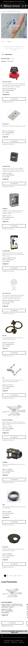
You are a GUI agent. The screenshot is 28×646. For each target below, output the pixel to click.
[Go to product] (14, 73)
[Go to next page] (23, 575)
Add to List (15, 98)
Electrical (9, 41)
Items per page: (5, 58)
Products (3, 41)
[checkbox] (2, 54)
